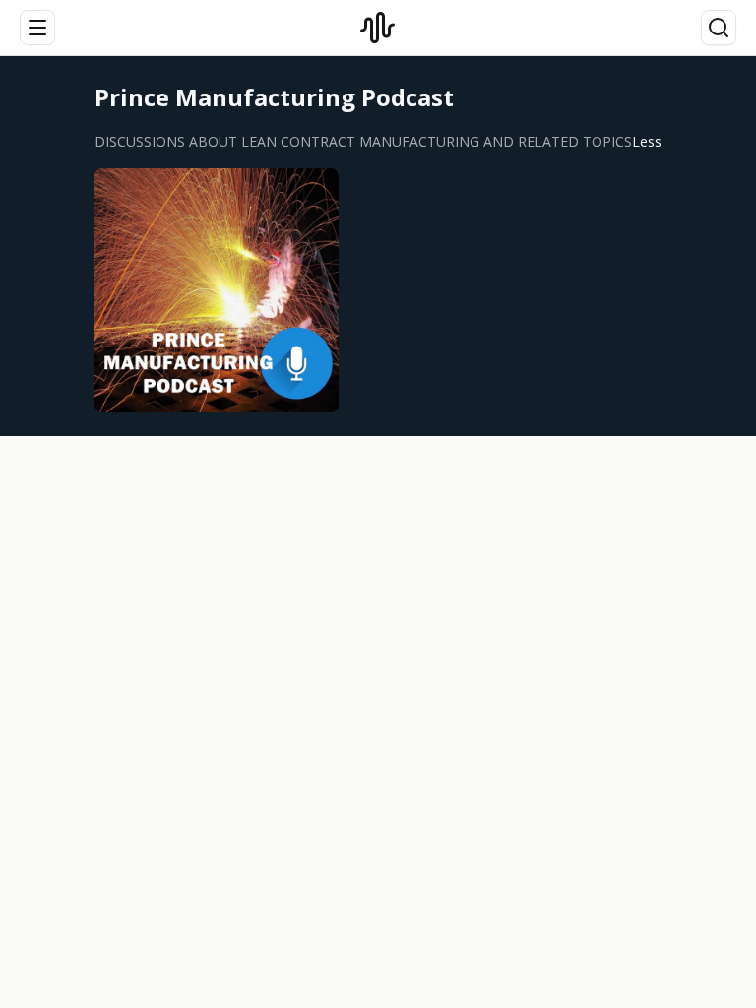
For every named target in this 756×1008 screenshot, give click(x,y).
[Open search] (718, 27)
